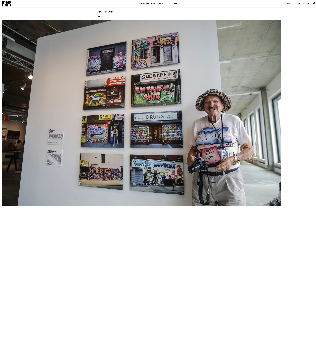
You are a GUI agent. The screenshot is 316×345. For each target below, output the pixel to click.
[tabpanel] (141, 114)
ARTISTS (167, 3)
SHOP (153, 3)
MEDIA (174, 3)
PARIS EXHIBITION (144, 3)
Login (299, 3)
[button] (291, 3)
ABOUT (159, 3)
